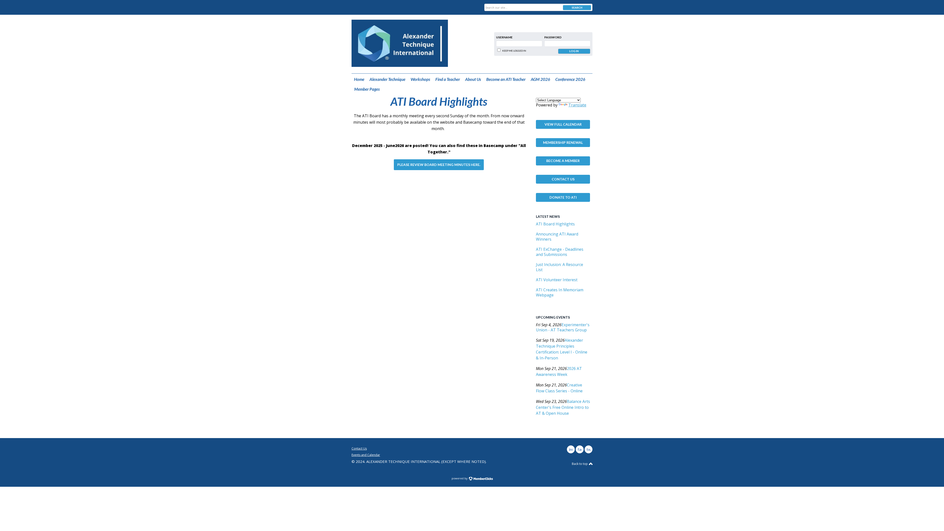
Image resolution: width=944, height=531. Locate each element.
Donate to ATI (563, 197)
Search (577, 7)
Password (552, 37)
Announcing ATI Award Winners (557, 236)
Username (504, 37)
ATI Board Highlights (555, 224)
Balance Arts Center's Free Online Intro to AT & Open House (563, 407)
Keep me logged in (514, 50)
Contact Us (563, 179)
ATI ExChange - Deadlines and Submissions (559, 252)
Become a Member (563, 161)
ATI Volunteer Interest (556, 279)
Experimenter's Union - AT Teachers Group (563, 327)
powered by (460, 478)
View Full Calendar (563, 124)
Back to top (580, 464)
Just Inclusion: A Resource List (559, 267)
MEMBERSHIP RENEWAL (563, 142)
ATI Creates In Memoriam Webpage (559, 292)
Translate (577, 105)
